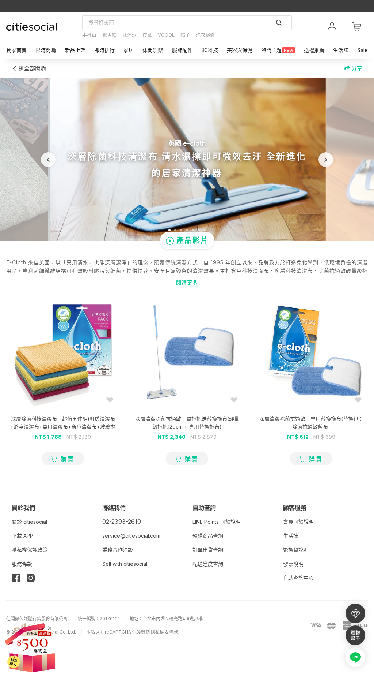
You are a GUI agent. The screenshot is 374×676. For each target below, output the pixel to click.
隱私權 (157, 632)
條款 (173, 632)
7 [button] (204, 230)
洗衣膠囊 (205, 35)
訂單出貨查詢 (207, 549)
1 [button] (169, 230)
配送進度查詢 (207, 564)
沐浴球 (129, 35)
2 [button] (175, 230)
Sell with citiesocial (124, 564)
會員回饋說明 (298, 522)
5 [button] (193, 230)
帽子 (185, 35)
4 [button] (187, 230)
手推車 (89, 35)
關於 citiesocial (29, 522)
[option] (187, 159)
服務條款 (22, 564)
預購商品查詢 (207, 536)
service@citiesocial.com (131, 536)
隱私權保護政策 (29, 549)
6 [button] (199, 230)
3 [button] (181, 230)
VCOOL (166, 35)
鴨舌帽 (109, 35)
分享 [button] (356, 68)
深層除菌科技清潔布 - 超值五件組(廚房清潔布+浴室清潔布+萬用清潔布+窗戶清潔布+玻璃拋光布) (62, 426)
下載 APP (22, 536)
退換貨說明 (296, 549)
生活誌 (290, 536)
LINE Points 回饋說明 (216, 522)
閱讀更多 (187, 282)
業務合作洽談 (117, 549)
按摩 (147, 35)
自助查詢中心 (298, 578)
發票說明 (293, 564)
